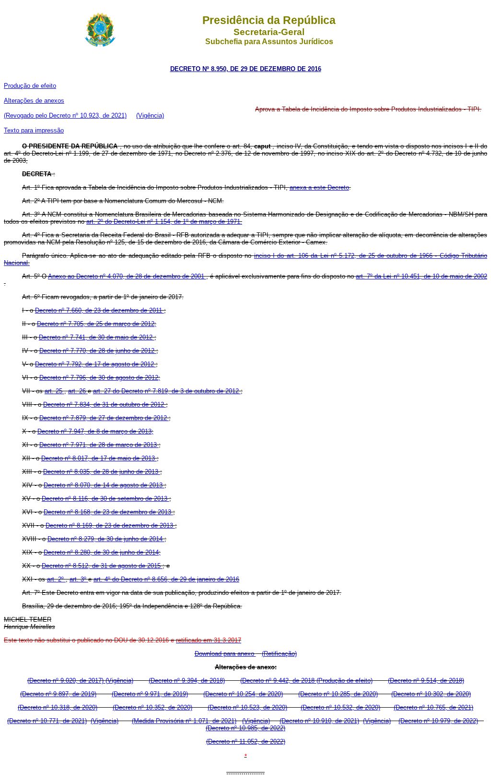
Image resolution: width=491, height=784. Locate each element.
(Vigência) (150, 115)
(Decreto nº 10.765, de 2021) (433, 707)
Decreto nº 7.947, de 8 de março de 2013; (95, 431)
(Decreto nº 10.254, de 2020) (243, 694)
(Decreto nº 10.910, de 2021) (319, 720)
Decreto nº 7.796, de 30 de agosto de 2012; (99, 377)
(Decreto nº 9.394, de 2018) (187, 680)
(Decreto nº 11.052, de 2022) (245, 741)
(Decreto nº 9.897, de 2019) (58, 694)
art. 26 (78, 391)
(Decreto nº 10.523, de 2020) (247, 707)
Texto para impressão (34, 130)
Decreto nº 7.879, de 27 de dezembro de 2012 (104, 418)
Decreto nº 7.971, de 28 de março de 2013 (99, 444)
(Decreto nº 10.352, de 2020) (152, 707)
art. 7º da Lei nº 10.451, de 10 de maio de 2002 (421, 276)
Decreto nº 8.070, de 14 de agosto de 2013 (104, 485)
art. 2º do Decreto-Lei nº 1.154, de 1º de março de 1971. (164, 221)
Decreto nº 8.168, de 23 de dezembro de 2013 (108, 512)
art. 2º (56, 579)
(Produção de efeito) (344, 680)
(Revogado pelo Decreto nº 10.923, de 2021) (65, 115)
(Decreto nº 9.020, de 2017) (66, 680)
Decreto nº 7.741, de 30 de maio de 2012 (96, 337)
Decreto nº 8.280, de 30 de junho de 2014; (102, 552)
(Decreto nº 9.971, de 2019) (150, 694)
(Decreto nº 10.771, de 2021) (47, 720)
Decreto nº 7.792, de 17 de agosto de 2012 (95, 364)
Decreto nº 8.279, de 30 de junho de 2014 (105, 539)
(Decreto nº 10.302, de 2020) (431, 694)
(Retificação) (279, 653)
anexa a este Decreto (319, 187)
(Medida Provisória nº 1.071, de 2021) (184, 720)
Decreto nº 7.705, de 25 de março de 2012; (96, 323)
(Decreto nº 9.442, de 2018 (278, 680)
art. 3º (79, 579)
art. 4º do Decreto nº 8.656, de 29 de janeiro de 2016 (166, 579)
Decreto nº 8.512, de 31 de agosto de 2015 (102, 565)
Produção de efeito (30, 85)
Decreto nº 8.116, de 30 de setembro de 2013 (105, 498)
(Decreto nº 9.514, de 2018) (426, 680)
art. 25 (54, 391)
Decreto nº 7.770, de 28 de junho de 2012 (97, 350)
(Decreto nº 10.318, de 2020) (57, 707)
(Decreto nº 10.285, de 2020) (338, 694)
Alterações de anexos (34, 100)
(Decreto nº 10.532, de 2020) (340, 707)
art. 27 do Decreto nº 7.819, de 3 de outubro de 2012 (167, 391)
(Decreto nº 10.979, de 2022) (438, 720)
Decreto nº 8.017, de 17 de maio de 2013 (99, 458)
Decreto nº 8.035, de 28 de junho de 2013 (101, 471)
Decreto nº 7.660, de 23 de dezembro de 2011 (99, 310)
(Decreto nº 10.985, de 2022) (245, 728)
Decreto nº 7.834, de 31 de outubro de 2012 (104, 404)
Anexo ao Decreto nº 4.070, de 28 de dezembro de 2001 (127, 276)
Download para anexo (225, 653)
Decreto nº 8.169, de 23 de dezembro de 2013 (110, 525)
